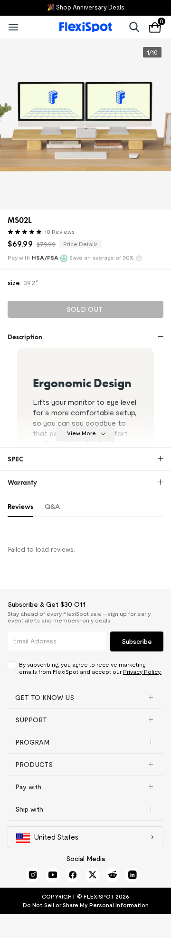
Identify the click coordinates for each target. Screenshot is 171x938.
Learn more (138, 257)
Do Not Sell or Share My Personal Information (86, 905)
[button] (55, 233)
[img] (25, 232)
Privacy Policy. (142, 672)
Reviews (20, 506)
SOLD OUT (84, 309)
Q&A (52, 506)
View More (81, 433)
